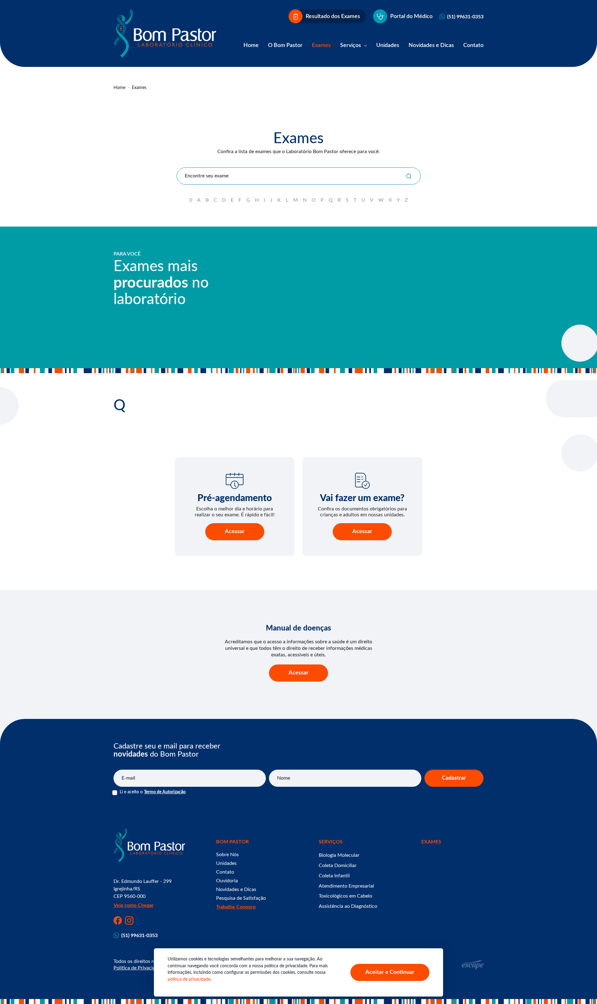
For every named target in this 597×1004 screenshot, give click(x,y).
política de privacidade (189, 979)
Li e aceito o (153, 792)
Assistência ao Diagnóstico (348, 906)
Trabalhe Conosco (236, 906)
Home (251, 45)
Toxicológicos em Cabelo (345, 896)
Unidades (387, 45)
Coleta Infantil (334, 875)
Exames (321, 45)
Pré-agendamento (234, 498)
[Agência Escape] (473, 965)
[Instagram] (129, 920)
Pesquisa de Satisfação (241, 898)
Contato (473, 45)
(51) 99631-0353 (465, 16)
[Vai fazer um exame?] (362, 481)
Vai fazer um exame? (362, 498)
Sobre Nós (227, 854)
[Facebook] (117, 920)
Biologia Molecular (339, 855)
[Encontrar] (408, 175)
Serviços (351, 45)
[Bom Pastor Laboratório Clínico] (164, 33)
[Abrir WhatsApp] (581, 988)
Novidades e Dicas (431, 45)
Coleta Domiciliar (338, 865)
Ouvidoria (227, 880)
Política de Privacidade (138, 967)
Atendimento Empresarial (346, 886)
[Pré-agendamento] (235, 481)
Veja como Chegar (133, 905)
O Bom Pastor (285, 45)
